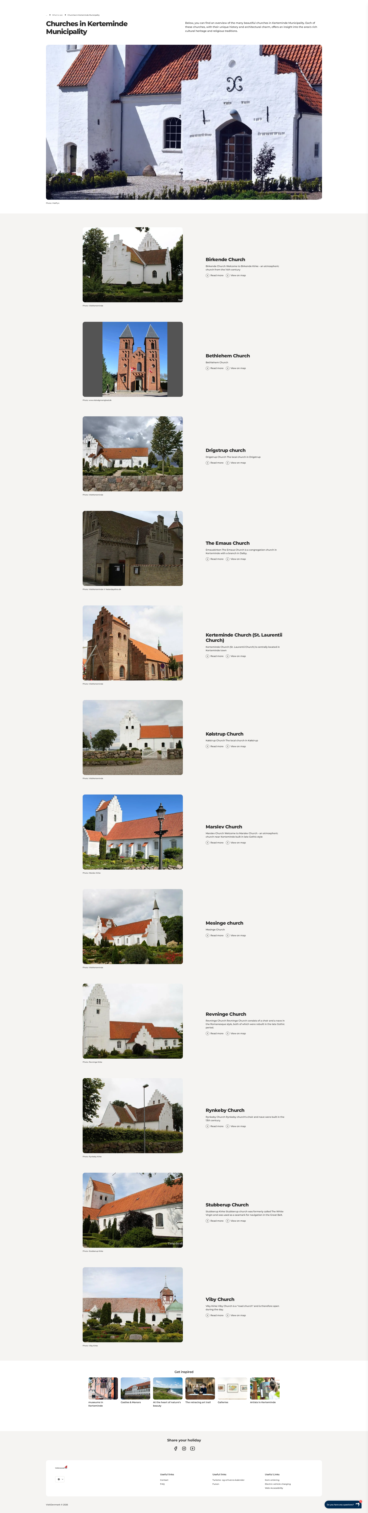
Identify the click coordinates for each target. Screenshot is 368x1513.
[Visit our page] (175, 1448)
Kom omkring (272, 1480)
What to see (57, 15)
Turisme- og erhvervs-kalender (228, 1480)
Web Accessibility (274, 1488)
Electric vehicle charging (278, 1484)
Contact (164, 1480)
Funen (215, 1484)
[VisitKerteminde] (61, 1467)
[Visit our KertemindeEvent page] (192, 1448)
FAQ (162, 1484)
